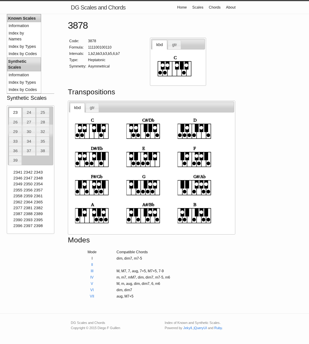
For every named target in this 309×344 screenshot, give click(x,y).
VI (92, 290)
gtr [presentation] (174, 44)
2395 (38, 220)
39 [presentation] (15, 160)
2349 (17, 184)
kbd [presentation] (159, 44)
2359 (28, 196)
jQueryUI (200, 328)
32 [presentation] (42, 131)
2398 (38, 225)
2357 (38, 190)
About (230, 7)
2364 (28, 202)
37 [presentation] (29, 151)
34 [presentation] (29, 141)
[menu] (24, 53)
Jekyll (187, 328)
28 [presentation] (42, 122)
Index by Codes (23, 53)
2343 (38, 172)
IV (92, 277)
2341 (17, 172)
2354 (38, 184)
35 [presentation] (42, 141)
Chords (215, 7)
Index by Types (22, 46)
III (92, 271)
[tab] (15, 112)
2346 (17, 178)
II (92, 265)
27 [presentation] (29, 122)
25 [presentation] (42, 112)
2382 (38, 208)
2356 (28, 190)
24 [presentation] (29, 112)
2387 (17, 214)
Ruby (218, 328)
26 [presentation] (15, 122)
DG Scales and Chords (98, 7)
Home (182, 7)
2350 (28, 184)
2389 (38, 214)
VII (92, 296)
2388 (28, 214)
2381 (28, 208)
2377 (17, 208)
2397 (28, 225)
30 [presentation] (29, 131)
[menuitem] (24, 25)
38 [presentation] (42, 151)
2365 (38, 202)
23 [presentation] (15, 112)
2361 (38, 196)
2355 (17, 190)
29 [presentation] (15, 131)
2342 (28, 172)
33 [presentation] (15, 141)
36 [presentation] (15, 151)
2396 (17, 225)
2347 (28, 178)
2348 (38, 178)
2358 (17, 196)
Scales (197, 7)
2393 (28, 220)
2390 (17, 220)
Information (19, 25)
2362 (17, 202)
